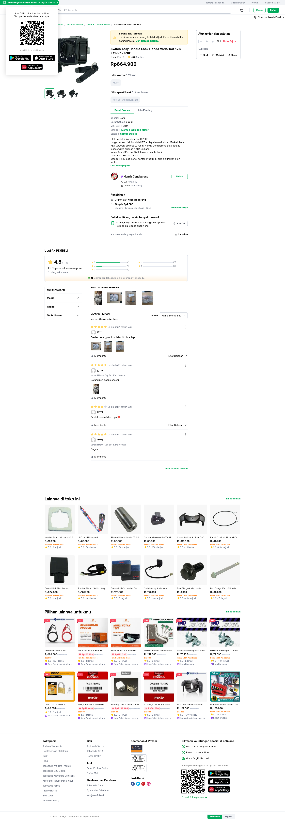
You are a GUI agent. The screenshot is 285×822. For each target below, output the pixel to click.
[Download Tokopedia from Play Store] (219, 773)
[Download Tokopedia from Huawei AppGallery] (219, 789)
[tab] (122, 110)
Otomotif (58, 24)
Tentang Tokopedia (215, 2)
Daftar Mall (92, 773)
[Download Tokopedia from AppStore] (219, 781)
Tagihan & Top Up (95, 746)
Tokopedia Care (272, 2)
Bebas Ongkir (94, 756)
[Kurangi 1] (201, 41)
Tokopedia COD (95, 751)
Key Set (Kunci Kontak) (125, 99)
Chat (205, 55)
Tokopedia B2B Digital (54, 771)
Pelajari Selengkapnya (192, 797)
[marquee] (149, 37)
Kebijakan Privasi (95, 795)
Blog (45, 761)
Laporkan (183, 234)
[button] (269, 17)
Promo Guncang (51, 800)
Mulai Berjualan (238, 2)
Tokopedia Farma (51, 785)
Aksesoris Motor (75, 24)
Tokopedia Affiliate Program (57, 766)
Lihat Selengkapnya (120, 165)
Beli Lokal (48, 795)
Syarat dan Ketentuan (98, 790)
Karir (45, 756)
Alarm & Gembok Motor (98, 24)
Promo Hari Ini (50, 790)
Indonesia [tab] (215, 816)
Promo (255, 2)
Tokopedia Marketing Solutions (59, 775)
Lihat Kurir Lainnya (179, 208)
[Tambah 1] (213, 41)
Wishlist (220, 55)
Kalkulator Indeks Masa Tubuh (58, 780)
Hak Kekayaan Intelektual (55, 751)
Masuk (259, 10)
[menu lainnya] (186, 327)
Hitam (116, 82)
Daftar (273, 10)
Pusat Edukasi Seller (97, 768)
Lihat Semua (233, 498)
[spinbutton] (207, 41)
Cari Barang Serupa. (147, 40)
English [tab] (228, 816)
